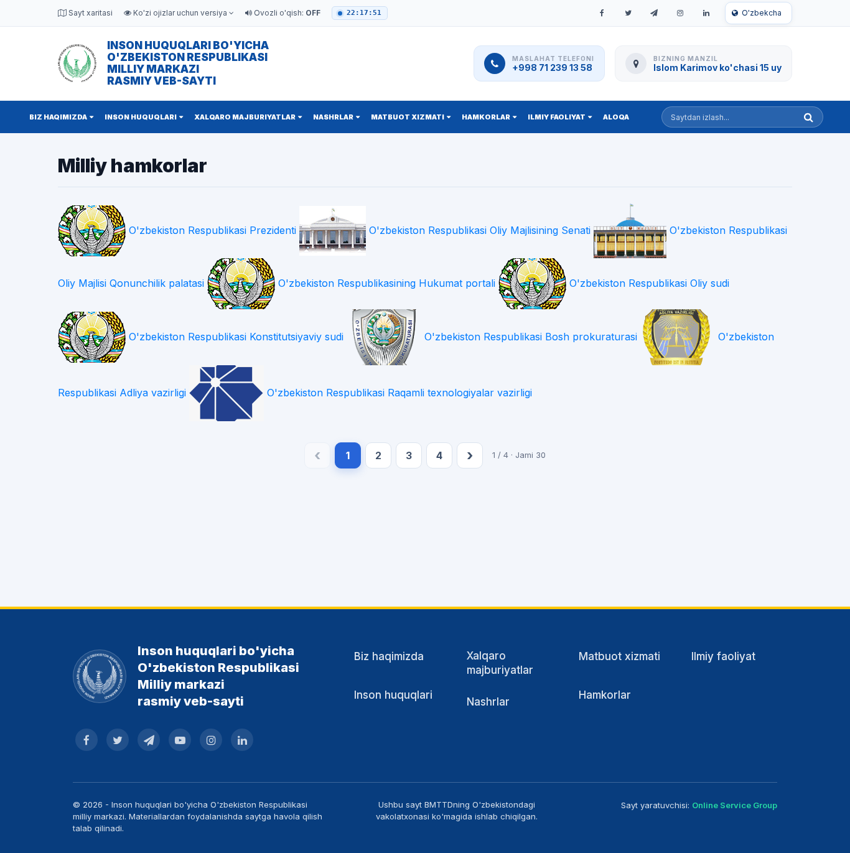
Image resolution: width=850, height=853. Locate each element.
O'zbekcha (762, 12)
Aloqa (616, 117)
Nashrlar (333, 117)
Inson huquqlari (141, 117)
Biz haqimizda (58, 117)
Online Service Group (734, 805)
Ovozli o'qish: (286, 12)
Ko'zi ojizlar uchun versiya (180, 12)
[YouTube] (180, 740)
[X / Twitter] (627, 13)
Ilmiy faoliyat (557, 117)
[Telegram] (654, 13)
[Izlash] (808, 117)
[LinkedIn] (706, 13)
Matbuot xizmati (407, 117)
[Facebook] (601, 13)
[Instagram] (680, 13)
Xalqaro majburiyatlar (245, 117)
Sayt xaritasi (90, 12)
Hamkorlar (486, 117)
